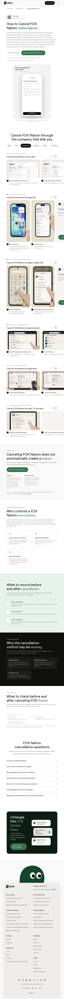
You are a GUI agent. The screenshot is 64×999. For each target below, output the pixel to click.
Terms (35, 965)
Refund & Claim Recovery (41, 905)
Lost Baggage (37, 917)
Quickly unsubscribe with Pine (32, 53)
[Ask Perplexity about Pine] (39, 988)
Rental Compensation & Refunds (43, 920)
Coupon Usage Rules (39, 971)
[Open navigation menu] (58, 3)
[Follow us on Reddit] (45, 980)
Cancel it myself (13, 53)
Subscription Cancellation (14, 898)
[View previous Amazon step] (51, 327)
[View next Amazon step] (55, 327)
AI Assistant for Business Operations (17, 924)
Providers (9, 8)
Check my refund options (16, 469)
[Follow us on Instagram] (30, 980)
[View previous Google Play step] (51, 262)
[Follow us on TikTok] (23, 980)
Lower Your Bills (11, 901)
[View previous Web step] (51, 156)
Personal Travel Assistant (41, 914)
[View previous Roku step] (51, 368)
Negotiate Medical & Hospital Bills (16, 905)
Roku (45, 145)
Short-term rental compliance (42, 889)
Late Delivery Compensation (42, 898)
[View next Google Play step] (55, 262)
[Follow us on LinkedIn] (26, 980)
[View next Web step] (55, 156)
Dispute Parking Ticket (13, 914)
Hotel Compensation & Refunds (43, 924)
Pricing (8, 939)
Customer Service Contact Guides (17, 961)
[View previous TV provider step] (51, 408)
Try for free (49, 3)
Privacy (35, 961)
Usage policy (37, 968)
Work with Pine (37, 946)
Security (36, 953)
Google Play (26, 145)
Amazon (36, 145)
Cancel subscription (33, 8)
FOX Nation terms (26, 494)
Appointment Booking (13, 930)
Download (9, 942)
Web (9, 145)
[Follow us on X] (37, 980)
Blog (7, 955)
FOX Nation (19, 8)
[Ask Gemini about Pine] (36, 988)
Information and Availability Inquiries (17, 927)
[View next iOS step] (55, 197)
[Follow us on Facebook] (41, 980)
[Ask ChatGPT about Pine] (32, 988)
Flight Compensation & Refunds (43, 927)
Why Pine (36, 942)
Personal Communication (14, 917)
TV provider (54, 145)
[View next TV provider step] (55, 408)
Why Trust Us (37, 949)
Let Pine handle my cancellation (17, 846)
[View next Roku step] (55, 368)
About (35, 939)
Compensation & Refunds (41, 901)
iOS (16, 145)
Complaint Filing (11, 920)
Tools (8, 951)
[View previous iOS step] (51, 197)
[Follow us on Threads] (33, 980)
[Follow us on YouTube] (19, 980)
